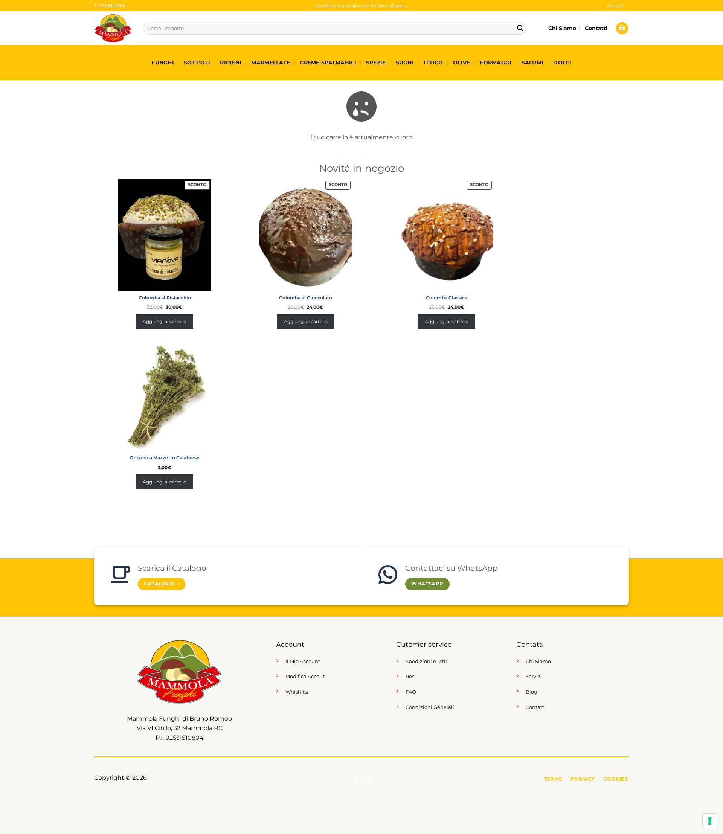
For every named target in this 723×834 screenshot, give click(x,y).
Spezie (376, 62)
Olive (461, 62)
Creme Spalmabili (328, 62)
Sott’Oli (197, 62)
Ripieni (230, 62)
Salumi (533, 62)
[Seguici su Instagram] (366, 778)
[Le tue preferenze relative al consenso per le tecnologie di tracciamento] (710, 821)
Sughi (405, 62)
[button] (615, 6)
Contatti (596, 28)
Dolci (562, 62)
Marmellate (270, 62)
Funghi (162, 62)
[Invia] (520, 28)
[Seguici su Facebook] (357, 778)
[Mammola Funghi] (113, 28)
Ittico (433, 62)
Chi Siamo (562, 28)
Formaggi (495, 62)
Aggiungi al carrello (164, 321)
